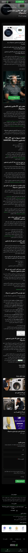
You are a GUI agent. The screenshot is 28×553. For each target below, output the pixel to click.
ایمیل (23, 454)
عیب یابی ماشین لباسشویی (12, 121)
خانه (24, 539)
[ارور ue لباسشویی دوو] (14, 384)
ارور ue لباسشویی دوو (20, 392)
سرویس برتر (22, 56)
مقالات (11, 539)
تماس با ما (5, 539)
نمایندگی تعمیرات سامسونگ (16, 182)
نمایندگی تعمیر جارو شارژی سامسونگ (16, 431)
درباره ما (14, 541)
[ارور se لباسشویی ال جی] (14, 403)
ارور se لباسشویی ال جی (19, 412)
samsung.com (19, 289)
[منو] (25, 1)
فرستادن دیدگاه (20, 481)
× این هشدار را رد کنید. (21, 334)
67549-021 (23, 159)
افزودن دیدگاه (20, 459)
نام (23, 450)
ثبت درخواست (20, 1)
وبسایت (22, 476)
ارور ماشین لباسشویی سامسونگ (17, 126)
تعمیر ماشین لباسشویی (9, 236)
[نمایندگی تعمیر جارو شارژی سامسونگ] (14, 423)
